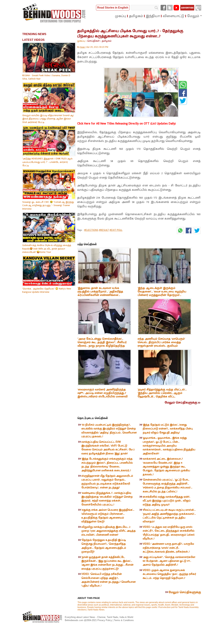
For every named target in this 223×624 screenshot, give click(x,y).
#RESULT (104, 230)
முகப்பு (81, 41)
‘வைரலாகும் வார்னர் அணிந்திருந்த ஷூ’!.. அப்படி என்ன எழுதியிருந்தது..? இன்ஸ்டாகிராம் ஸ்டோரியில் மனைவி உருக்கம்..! (103, 394)
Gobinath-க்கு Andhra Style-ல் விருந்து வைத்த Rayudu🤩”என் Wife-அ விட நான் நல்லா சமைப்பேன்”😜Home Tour (46, 248)
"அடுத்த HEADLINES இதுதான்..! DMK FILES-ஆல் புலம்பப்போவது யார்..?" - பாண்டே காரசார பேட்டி (47, 162)
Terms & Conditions (124, 620)
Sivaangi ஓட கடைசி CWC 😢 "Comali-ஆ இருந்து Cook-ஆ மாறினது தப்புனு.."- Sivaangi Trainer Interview (48, 205)
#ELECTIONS (91, 230)
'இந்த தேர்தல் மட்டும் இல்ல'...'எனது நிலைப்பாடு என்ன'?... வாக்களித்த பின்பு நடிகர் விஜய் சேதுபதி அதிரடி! (168, 428)
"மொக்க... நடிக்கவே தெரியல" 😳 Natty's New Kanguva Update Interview (46, 290)
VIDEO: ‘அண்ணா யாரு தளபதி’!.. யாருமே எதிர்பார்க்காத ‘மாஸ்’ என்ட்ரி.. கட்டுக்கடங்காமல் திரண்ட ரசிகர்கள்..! (168, 548)
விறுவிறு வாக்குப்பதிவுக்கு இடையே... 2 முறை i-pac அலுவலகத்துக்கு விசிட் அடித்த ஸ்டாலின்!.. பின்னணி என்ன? (108, 531)
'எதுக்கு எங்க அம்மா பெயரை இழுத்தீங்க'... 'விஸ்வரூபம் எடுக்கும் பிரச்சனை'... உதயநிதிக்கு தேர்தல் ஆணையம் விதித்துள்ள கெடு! (107, 516)
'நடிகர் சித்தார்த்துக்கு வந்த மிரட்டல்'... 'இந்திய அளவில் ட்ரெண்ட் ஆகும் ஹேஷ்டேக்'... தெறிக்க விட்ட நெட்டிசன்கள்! (162, 394)
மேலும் (193, 16)
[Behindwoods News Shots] (54, 13)
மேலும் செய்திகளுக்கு (181, 402)
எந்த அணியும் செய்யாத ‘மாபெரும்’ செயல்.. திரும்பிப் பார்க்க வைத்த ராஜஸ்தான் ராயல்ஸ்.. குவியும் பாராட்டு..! (161, 344)
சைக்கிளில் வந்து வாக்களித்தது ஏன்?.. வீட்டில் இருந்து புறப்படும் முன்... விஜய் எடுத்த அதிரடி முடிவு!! (167, 500)
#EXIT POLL (116, 230)
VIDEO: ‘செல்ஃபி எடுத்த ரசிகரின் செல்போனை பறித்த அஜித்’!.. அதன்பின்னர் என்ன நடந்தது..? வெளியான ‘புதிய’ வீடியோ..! (108, 580)
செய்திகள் (93, 41)
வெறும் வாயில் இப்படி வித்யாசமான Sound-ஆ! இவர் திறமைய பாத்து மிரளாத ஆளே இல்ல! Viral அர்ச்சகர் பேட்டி (48, 118)
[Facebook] (163, 7)
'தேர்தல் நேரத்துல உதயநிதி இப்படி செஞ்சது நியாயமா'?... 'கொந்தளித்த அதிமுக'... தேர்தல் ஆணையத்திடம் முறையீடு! (103, 546)
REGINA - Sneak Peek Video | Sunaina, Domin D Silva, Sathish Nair (46, 77)
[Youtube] (176, 7)
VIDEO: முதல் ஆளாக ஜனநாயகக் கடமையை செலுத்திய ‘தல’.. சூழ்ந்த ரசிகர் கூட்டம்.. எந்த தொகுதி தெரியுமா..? (169, 574)
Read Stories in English (112, 7)
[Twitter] (170, 7)
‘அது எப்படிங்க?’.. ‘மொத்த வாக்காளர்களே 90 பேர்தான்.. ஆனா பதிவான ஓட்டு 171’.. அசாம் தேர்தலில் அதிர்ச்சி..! (169, 561)
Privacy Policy (105, 620)
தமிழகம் (107, 41)
